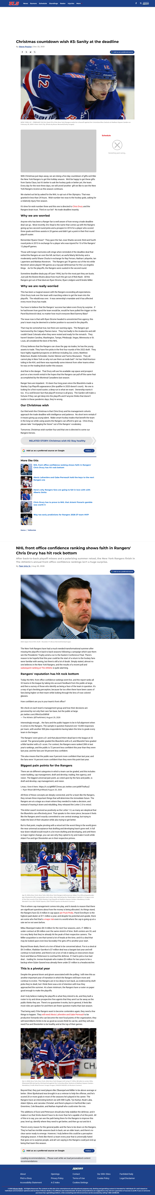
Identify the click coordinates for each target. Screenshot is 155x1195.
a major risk (48, 919)
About (23, 1174)
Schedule (43, 3)
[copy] (34, 52)
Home (23, 530)
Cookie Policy (103, 1178)
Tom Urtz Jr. (25, 566)
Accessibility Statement (31, 1182)
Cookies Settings (80, 1182)
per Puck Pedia (66, 913)
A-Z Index (55, 1182)
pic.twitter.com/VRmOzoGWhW (35, 714)
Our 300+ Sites (103, 1174)
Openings (55, 1174)
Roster (63, 3)
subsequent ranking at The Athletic (36, 668)
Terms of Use (79, 1178)
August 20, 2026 (53, 717)
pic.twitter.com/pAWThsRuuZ (76, 786)
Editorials (32, 530)
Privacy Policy (57, 1178)
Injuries (71, 3)
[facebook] (136, 3)
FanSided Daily (126, 1174)
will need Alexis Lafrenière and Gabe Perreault (63, 1014)
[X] (141, 3)
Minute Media (18, 1188)
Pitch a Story (26, 1178)
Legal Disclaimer (127, 1178)
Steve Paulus (25, 47)
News (25, 3)
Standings (53, 3)
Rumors (33, 3)
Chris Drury (78, 206)
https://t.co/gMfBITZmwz (50, 786)
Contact (76, 1174)
